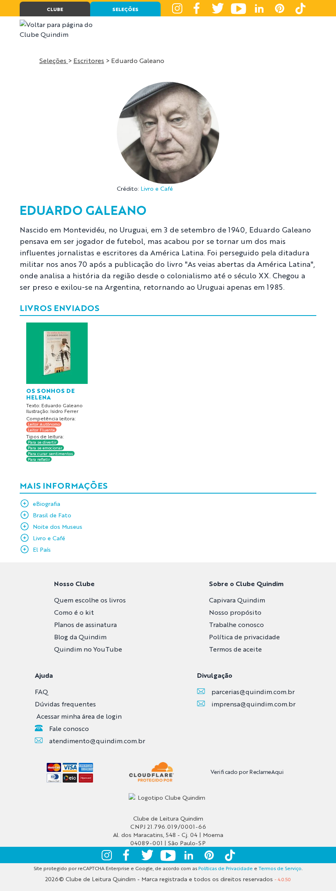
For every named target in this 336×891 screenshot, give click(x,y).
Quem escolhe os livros (90, 600)
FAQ (41, 691)
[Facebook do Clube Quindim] (197, 8)
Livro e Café (157, 188)
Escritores (88, 60)
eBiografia (46, 503)
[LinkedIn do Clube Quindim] (259, 8)
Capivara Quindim (237, 600)
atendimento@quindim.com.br (97, 740)
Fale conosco (69, 728)
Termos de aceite (235, 649)
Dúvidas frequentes (65, 703)
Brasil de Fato (52, 515)
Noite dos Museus (57, 526)
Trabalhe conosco (236, 624)
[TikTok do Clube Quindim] (300, 8)
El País (42, 549)
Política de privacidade (244, 636)
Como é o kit (74, 612)
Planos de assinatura (85, 624)
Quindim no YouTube (88, 649)
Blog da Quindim (80, 636)
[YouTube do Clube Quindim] (238, 8)
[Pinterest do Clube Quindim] (279, 8)
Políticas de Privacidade (225, 868)
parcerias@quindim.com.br (253, 691)
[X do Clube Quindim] (218, 8)
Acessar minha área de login (79, 716)
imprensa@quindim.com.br (253, 703)
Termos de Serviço (280, 868)
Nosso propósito (235, 612)
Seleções (53, 60)
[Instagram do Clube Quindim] (177, 8)
